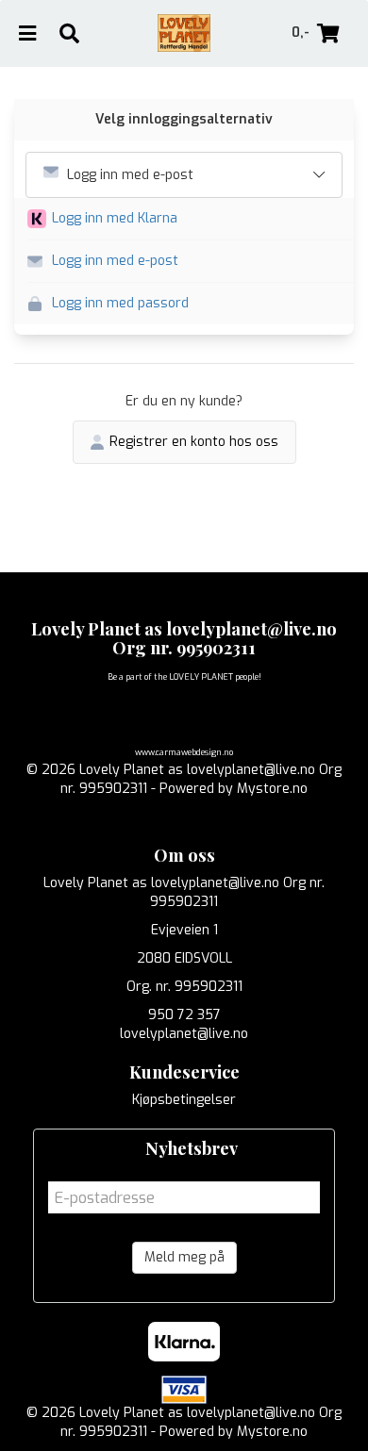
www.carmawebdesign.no (184, 752)
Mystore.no (272, 789)
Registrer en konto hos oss (193, 442)
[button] (190, 219)
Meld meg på (184, 1257)
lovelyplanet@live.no (184, 1034)
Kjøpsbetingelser (184, 1100)
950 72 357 (184, 1015)
